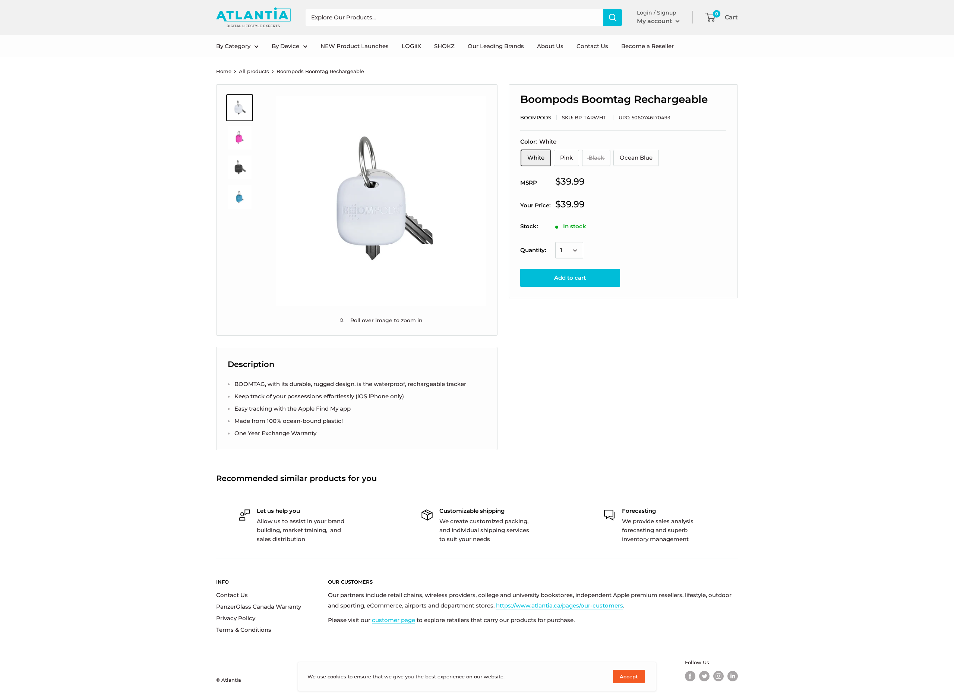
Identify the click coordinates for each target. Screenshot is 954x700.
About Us (550, 46)
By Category (233, 46)
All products (254, 71)
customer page (393, 620)
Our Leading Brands (496, 46)
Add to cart (570, 278)
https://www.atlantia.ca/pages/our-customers (559, 605)
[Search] (612, 17)
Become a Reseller (647, 46)
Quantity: (533, 250)
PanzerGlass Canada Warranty (258, 606)
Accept (629, 676)
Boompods (535, 117)
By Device (285, 46)
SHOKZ (444, 46)
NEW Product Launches (354, 46)
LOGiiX (411, 46)
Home (223, 71)
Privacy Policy (235, 618)
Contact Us (592, 46)
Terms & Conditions (243, 629)
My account (655, 21)
